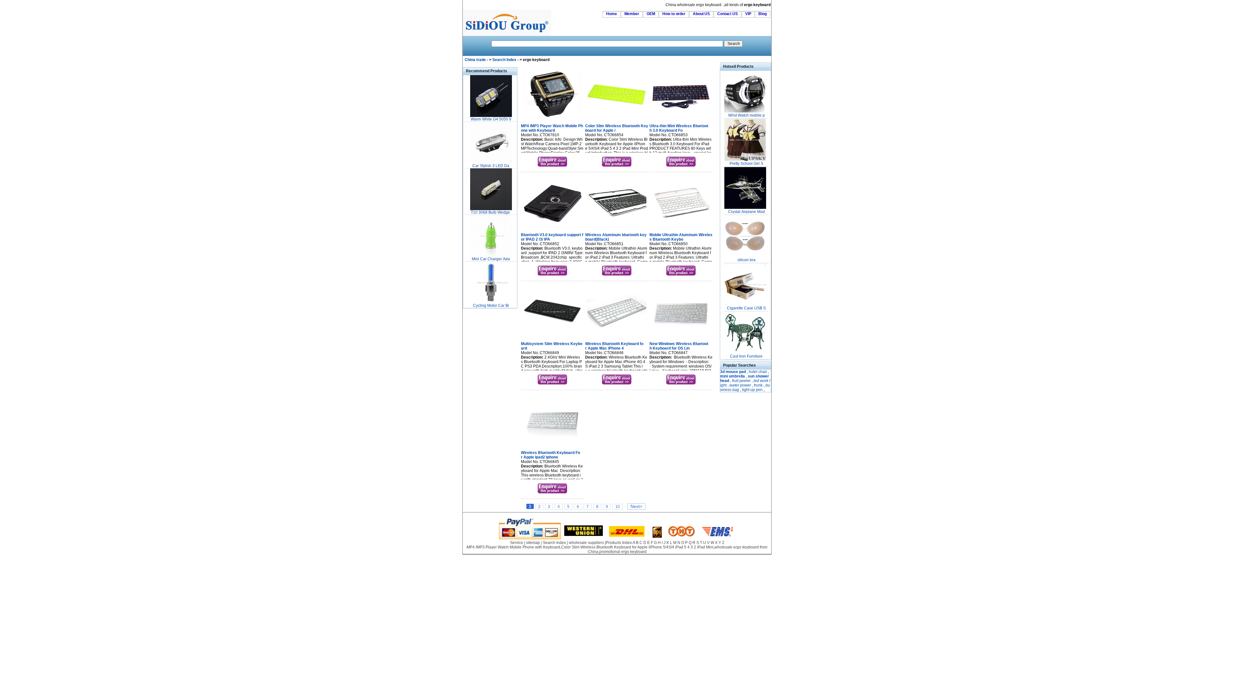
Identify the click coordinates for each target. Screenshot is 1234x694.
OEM (651, 14)
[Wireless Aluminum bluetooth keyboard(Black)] (616, 227)
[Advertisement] (482, 406)
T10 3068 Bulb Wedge (491, 212)
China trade (475, 60)
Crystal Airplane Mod (746, 211)
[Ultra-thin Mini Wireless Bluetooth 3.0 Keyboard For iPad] (681, 118)
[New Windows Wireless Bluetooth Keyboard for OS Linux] (681, 336)
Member (631, 14)
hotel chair (758, 371)
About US (701, 14)
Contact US (727, 14)
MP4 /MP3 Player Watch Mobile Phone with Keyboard (552, 128)
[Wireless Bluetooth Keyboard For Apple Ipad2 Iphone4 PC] (552, 445)
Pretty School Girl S (746, 163)
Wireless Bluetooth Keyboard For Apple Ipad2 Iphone (550, 454)
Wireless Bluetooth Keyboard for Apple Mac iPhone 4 (614, 346)
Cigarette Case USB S (746, 308)
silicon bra (747, 260)
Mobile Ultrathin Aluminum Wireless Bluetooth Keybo (680, 237)
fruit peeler (741, 380)
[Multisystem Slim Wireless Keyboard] (552, 336)
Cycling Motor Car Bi (491, 305)
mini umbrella (732, 376)
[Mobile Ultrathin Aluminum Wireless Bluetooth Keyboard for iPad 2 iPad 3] (681, 227)
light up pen (752, 389)
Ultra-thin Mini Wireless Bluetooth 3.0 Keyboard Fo (678, 128)
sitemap (533, 542)
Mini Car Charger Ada (491, 259)
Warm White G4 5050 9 (491, 119)
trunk (758, 385)
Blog (762, 14)
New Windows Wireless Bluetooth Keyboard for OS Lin (678, 346)
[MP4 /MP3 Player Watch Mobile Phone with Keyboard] (552, 118)
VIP (748, 14)
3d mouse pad (733, 371)
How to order (673, 14)
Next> (636, 506)
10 (617, 506)
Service (516, 542)
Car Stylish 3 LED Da (490, 166)
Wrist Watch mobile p (746, 115)
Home (611, 14)
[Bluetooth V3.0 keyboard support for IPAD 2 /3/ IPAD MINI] (552, 227)
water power (740, 385)
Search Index (504, 60)
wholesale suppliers (586, 542)
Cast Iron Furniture (746, 356)
